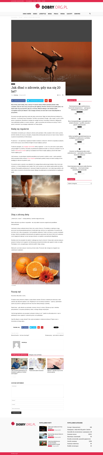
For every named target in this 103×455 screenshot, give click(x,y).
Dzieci (35, 13)
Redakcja (16, 95)
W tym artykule (31, 158)
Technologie (79, 111)
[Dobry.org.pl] (51, 7)
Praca (56, 13)
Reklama (39, 1)
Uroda (62, 13)
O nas (34, 1)
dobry (76, 113)
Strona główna (29, 1)
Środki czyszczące (72, 446)
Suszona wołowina (73, 443)
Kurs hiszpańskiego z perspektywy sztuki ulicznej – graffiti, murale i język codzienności (79, 123)
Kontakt (43, 1)
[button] (90, 14)
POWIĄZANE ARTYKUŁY (19, 355)
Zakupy (69, 13)
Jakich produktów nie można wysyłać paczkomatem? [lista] (54, 443)
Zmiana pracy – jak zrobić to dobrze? (54, 335)
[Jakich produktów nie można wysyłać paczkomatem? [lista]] (43, 443)
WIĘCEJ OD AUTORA (35, 355)
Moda (50, 13)
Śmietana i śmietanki (73, 436)
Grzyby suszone (72, 441)
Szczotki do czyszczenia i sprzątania (78, 432)
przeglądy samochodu (28, 146)
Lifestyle (42, 13)
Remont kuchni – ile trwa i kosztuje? (20, 335)
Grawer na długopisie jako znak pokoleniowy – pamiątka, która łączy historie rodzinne (80, 153)
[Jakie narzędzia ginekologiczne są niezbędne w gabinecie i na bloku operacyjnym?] (19, 363)
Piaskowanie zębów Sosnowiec (36, 370)
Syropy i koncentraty (73, 427)
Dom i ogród (27, 13)
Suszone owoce (71, 434)
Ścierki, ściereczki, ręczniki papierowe (79, 439)
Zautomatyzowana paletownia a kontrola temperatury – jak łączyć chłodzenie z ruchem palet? (79, 108)
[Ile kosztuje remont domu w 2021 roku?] (43, 436)
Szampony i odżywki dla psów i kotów (79, 429)
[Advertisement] (51, 30)
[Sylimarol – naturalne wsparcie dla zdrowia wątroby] (55, 363)
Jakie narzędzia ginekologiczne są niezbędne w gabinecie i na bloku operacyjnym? (19, 372)
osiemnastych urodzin (20, 150)
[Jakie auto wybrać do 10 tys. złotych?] (43, 428)
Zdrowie (77, 13)
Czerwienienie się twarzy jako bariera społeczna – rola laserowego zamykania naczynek (79, 168)
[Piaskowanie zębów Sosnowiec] (37, 363)
